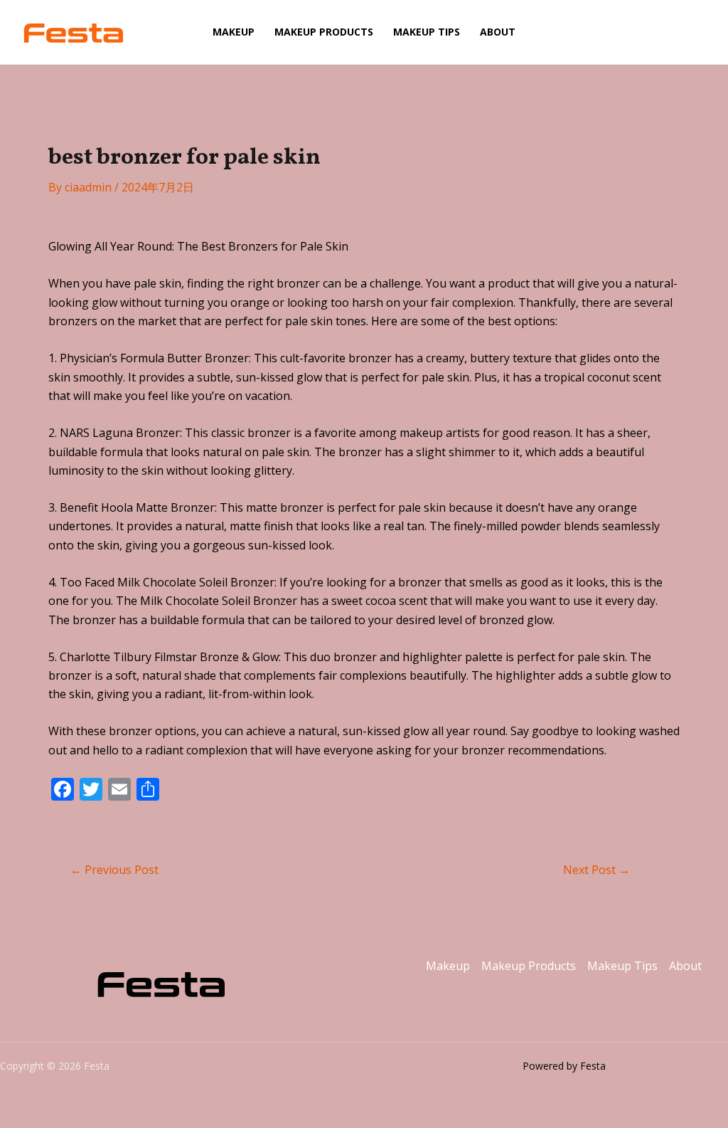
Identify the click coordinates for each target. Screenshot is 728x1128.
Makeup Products (323, 31)
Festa (161, 32)
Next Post (596, 869)
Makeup (234, 31)
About (497, 31)
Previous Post (114, 869)
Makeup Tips (426, 31)
